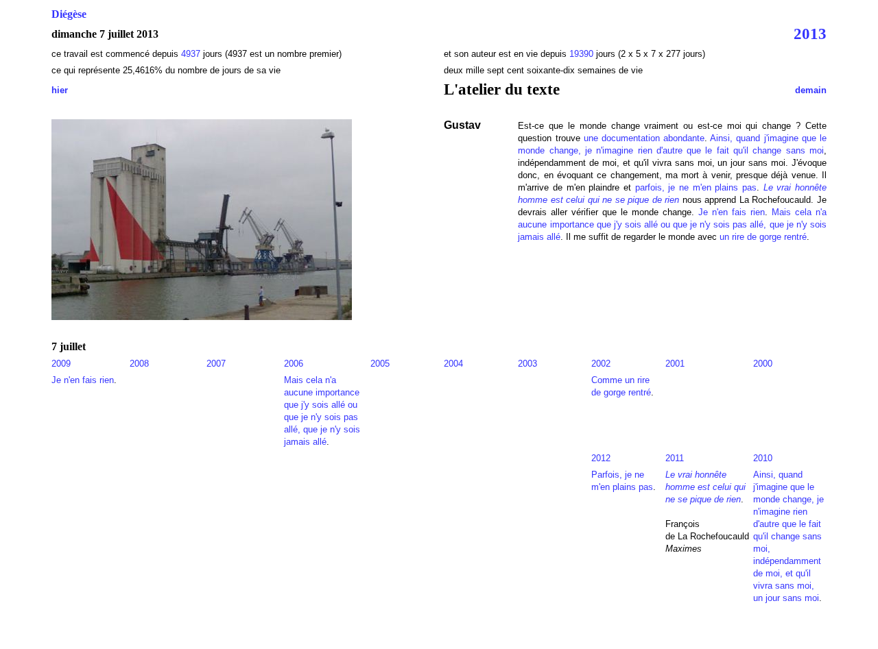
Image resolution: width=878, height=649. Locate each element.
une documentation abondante (644, 138)
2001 (675, 363)
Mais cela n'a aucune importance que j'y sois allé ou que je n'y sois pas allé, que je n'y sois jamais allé (672, 224)
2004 (453, 363)
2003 (527, 363)
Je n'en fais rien (731, 212)
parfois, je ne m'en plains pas (696, 187)
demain (811, 90)
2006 (293, 363)
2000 (762, 363)
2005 (380, 363)
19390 (581, 54)
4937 (192, 54)
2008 (139, 363)
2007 (216, 363)
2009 (61, 363)
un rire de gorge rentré (763, 237)
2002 (600, 363)
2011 (674, 458)
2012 (600, 458)
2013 (810, 33)
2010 (762, 458)
